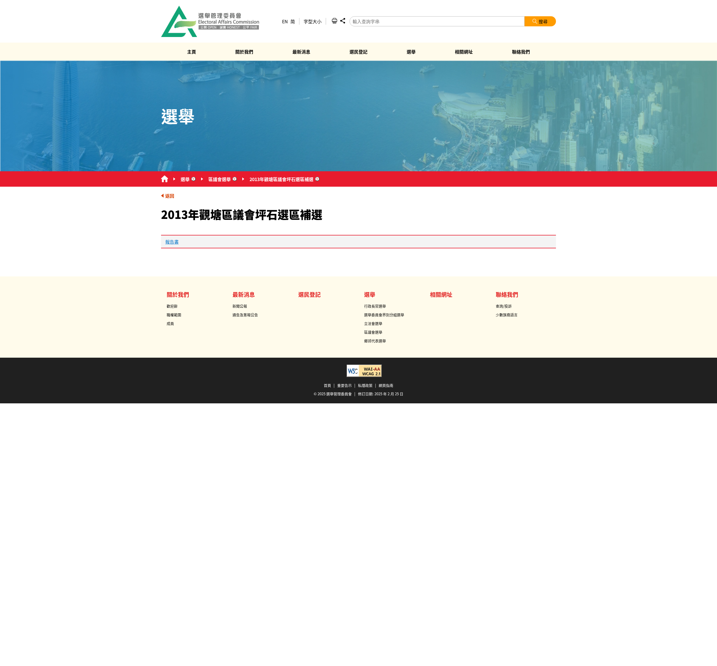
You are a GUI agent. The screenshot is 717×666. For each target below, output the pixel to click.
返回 (169, 195)
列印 (334, 21)
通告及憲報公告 (245, 314)
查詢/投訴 (504, 306)
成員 (170, 323)
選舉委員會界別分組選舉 (384, 314)
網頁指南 (386, 385)
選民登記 (309, 294)
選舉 (185, 179)
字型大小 (313, 21)
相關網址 (441, 294)
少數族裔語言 (507, 314)
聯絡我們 (507, 294)
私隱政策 (365, 385)
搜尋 (543, 21)
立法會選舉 (373, 323)
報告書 (172, 241)
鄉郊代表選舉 (375, 340)
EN (285, 21)
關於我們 (178, 294)
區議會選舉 (219, 179)
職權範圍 (174, 314)
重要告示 (344, 385)
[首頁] (164, 178)
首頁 (327, 385)
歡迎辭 (172, 306)
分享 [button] (342, 21)
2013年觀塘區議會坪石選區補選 (281, 179)
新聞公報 (239, 306)
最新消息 (243, 294)
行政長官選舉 (375, 306)
